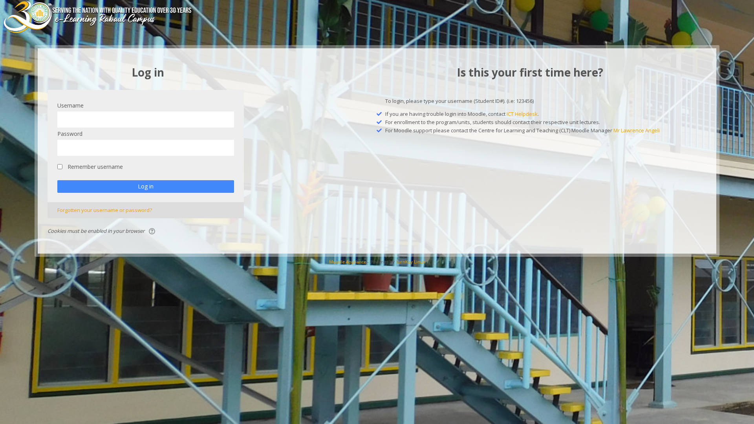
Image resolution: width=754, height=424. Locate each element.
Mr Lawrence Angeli (636, 130)
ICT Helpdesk (522, 113)
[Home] (109, 16)
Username (70, 105)
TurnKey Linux (410, 262)
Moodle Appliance (347, 262)
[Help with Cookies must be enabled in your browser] (152, 230)
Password (69, 133)
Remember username (95, 166)
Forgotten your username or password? (104, 210)
